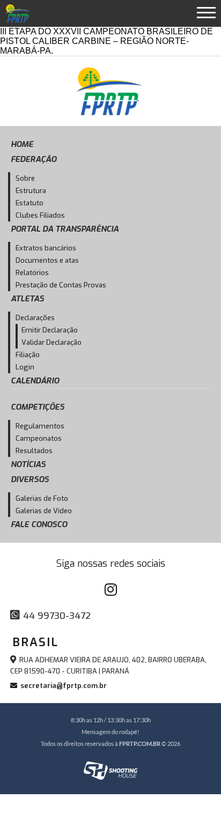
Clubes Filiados (40, 215)
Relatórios (32, 272)
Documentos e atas (47, 260)
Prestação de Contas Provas (61, 285)
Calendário (35, 380)
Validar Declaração (51, 342)
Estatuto (29, 203)
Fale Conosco (39, 524)
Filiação (28, 354)
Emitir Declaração (49, 330)
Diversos (30, 479)
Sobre (25, 178)
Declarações (35, 317)
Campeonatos (39, 438)
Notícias (28, 464)
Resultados (34, 450)
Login (25, 367)
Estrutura (31, 190)
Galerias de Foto (42, 498)
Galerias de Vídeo (44, 510)
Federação (33, 159)
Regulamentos (40, 426)
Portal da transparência (65, 229)
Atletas (27, 298)
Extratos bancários (46, 248)
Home (22, 144)
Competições (37, 407)
